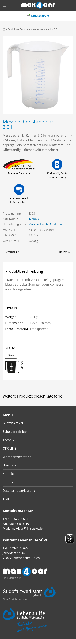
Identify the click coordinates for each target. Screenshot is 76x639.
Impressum (11, 482)
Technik (34, 219)
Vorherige (13, 251)
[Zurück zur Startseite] (38, 5)
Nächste (64, 251)
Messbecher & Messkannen (47, 224)
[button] (4, 5)
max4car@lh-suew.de (27, 528)
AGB (6, 499)
